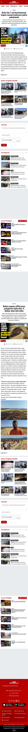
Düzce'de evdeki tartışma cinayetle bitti (18, 179)
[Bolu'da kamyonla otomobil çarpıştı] (21, 99)
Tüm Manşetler (6, 717)
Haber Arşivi (6, 720)
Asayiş (14, 10)
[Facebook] (9, 701)
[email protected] (22, 685)
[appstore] (8, 705)
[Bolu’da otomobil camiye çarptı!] (21, 86)
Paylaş (4, 45)
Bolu (12, 170)
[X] (12, 701)
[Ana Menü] (1, 2)
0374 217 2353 (15, 693)
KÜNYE (20, 6)
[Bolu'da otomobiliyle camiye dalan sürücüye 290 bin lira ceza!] (7, 86)
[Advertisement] (14, 204)
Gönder (4, 145)
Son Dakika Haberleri (20, 717)
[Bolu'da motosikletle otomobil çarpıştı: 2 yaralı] (7, 111)
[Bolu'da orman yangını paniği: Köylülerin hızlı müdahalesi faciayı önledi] (7, 99)
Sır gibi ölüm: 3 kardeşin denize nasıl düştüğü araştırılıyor (18, 186)
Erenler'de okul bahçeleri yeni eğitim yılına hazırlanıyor (18, 166)
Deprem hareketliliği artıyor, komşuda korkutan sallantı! (6, 470)
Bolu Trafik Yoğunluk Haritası (7, 714)
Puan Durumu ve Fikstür (21, 713)
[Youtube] (16, 701)
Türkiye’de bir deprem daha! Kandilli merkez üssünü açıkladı (17, 173)
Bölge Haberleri (14, 156)
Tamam (14, 730)
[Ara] (26, 2)
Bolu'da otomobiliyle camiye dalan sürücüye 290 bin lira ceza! (6, 92)
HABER (2, 6)
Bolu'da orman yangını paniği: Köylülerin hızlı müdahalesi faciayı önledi (7, 104)
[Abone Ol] (26, 45)
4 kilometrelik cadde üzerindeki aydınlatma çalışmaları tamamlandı (18, 159)
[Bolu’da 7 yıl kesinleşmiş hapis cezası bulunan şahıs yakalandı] (14, 35)
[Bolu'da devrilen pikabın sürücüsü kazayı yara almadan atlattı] (21, 111)
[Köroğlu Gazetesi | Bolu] (14, 2)
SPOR (7, 6)
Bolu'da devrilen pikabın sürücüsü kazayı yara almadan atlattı (20, 117)
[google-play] (20, 705)
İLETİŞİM (22, 724)
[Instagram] (14, 701)
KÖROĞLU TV (13, 6)
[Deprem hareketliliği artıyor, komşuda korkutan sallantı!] (7, 464)
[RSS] (19, 701)
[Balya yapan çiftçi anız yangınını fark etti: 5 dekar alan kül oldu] (14, 331)
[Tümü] (26, 152)
